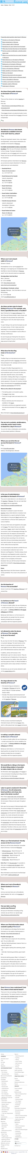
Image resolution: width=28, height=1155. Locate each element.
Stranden (3, 290)
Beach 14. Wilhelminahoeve (9, 195)
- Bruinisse (17, 1112)
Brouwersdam (13, 863)
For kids (3, 1062)
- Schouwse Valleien (6, 1102)
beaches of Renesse (19, 589)
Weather (3, 1066)
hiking (10, 671)
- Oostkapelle (18, 1127)
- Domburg (17, 1131)
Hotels (2, 1115)
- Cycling (17, 1057)
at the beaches (10, 353)
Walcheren (17, 1122)
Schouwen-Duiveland (20, 1108)
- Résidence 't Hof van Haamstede (6, 1098)
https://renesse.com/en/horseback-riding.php (12, 778)
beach (6, 113)
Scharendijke (5, 859)
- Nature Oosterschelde (21, 1115)
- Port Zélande (4, 1094)
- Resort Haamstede (6, 1095)
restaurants (6, 822)
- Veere (16, 1124)
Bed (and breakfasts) (6, 1075)
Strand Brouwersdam (8, 448)
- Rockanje (17, 1104)
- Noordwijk (18, 1095)
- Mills (2, 1128)
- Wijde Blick (4, 1106)
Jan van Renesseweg (7, 853)
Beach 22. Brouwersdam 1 (9, 170)
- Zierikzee (17, 1113)
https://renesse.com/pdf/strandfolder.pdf (11, 505)
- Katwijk (17, 1097)
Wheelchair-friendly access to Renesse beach (14, 77)
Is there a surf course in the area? (11, 81)
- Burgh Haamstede (20, 1117)
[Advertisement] (14, 21)
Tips (2, 1060)
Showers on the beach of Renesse (11, 40)
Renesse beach (15, 843)
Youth (2, 1064)
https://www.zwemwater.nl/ (13, 933)
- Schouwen (4, 1100)
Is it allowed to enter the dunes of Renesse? (13, 66)
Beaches (3, 1121)
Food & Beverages (19, 1072)
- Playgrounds (4, 1136)
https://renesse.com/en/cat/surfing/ (10, 915)
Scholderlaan (5, 855)
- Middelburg (18, 1136)
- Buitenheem (4, 1081)
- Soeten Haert (5, 1104)
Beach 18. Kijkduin (7, 180)
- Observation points (6, 1130)
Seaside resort (5, 1058)
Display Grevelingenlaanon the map (14, 467)
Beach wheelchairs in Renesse (10, 42)
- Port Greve (4, 1072)
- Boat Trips (4, 1134)
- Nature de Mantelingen (21, 1129)
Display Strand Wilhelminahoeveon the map (14, 232)
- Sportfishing (18, 1068)
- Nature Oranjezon (20, 1126)
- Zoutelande (18, 1133)
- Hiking (17, 1059)
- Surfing (17, 1065)
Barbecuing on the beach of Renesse (11, 64)
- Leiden (17, 1090)
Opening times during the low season (12, 75)
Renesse (14, 93)
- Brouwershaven (19, 1110)
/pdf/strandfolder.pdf (13, 875)
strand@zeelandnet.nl (10, 297)
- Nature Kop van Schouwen (19, 1119)
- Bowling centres (5, 1139)
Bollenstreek (18, 1092)
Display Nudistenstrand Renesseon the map (14, 1018)
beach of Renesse (17, 313)
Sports (16, 1054)
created (6, 671)
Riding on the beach (7, 73)
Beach (17, 517)
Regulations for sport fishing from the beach (13, 46)
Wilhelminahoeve (6, 851)
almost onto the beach (14, 865)
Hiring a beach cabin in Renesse (10, 44)
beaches (21, 99)
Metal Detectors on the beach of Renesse (13, 59)
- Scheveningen (19, 1099)
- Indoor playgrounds (6, 1137)
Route (16, 1078)
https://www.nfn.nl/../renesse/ (18, 1001)
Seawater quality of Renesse (9, 83)
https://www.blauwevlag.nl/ (17, 413)
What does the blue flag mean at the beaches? (14, 48)
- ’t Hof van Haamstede (7, 1113)
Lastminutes (4, 1117)
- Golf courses (18, 1063)
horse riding (15, 771)
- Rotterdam (18, 1103)
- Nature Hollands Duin (20, 1094)
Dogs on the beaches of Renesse (10, 68)
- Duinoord (3, 1085)
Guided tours (4, 1148)
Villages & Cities (5, 1145)
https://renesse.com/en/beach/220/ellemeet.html (14, 110)
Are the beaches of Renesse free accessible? (14, 62)
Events (16, 1074)
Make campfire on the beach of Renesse (12, 70)
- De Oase (3, 1083)
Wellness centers (5, 1143)
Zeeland (17, 1106)
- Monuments (4, 1125)
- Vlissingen (18, 1135)
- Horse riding (18, 1061)
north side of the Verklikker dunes (9, 996)
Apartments (4, 1070)
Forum (16, 1084)
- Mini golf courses (5, 1141)
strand (18, 266)
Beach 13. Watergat (7, 213)
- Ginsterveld (4, 1086)
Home (2, 1054)
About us (17, 1141)
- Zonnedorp (4, 1111)
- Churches (4, 1127)
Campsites (3, 1077)
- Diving (17, 1066)
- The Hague (18, 1101)
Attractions (4, 1132)
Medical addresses (19, 1082)
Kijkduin (4, 857)
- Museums (4, 1123)
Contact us (17, 1145)
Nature (2, 1146)
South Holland (18, 1088)
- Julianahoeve (5, 1088)
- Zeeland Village (5, 1108)
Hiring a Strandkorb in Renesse (10, 79)
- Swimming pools (19, 1056)
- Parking (17, 1080)
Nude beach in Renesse (8, 86)
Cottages (3, 1079)
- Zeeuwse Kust (5, 1074)
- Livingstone (4, 1090)
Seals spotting (18, 1070)
